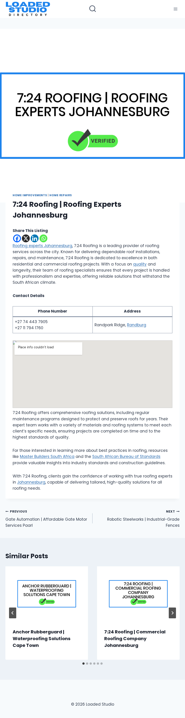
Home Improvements (30, 195)
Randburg (136, 325)
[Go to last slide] (12, 613)
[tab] (83, 663)
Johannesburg (31, 482)
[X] (26, 238)
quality (140, 264)
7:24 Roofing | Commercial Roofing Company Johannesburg (135, 638)
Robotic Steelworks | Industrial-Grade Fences (143, 518)
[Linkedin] (35, 238)
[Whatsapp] (43, 238)
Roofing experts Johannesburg (42, 245)
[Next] (172, 613)
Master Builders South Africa (47, 456)
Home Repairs (60, 195)
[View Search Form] (93, 9)
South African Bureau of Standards (126, 456)
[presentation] (46, 593)
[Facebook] (17, 238)
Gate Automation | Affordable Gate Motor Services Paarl (46, 518)
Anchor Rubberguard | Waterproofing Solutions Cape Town (41, 638)
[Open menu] (175, 8)
